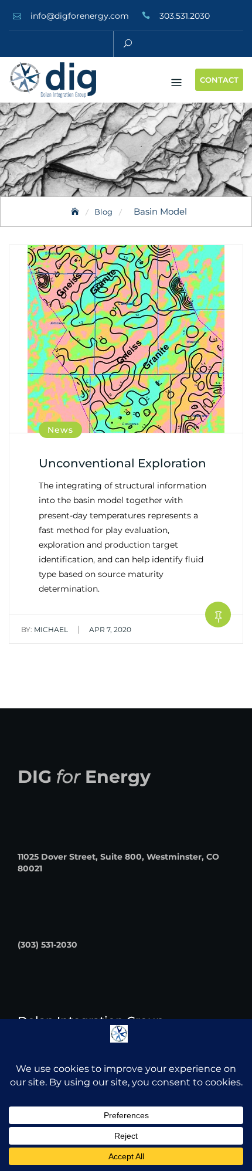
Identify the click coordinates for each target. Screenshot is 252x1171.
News (60, 430)
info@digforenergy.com (79, 16)
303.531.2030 (184, 16)
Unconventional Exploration (122, 463)
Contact (219, 79)
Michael (44, 629)
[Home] (76, 211)
